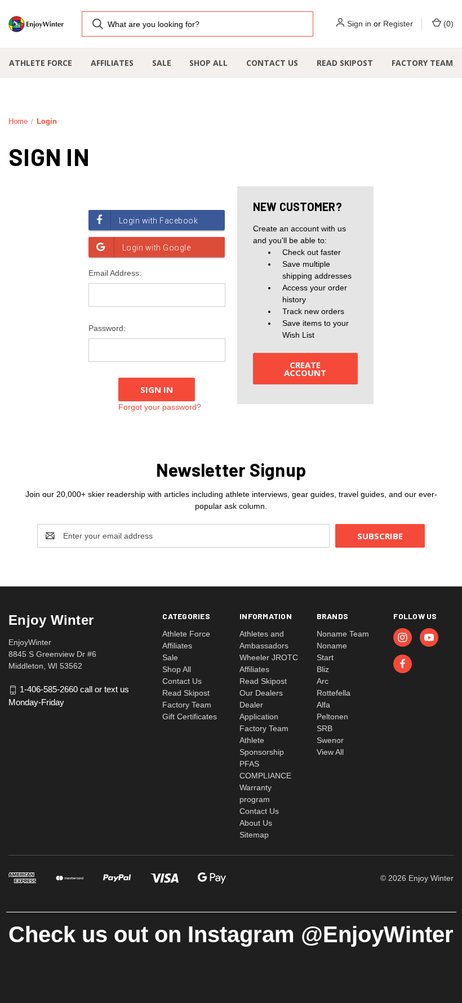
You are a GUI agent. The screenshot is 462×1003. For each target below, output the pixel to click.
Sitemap (254, 834)
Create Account (305, 368)
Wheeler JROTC (268, 657)
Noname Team (343, 633)
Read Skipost (345, 62)
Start (325, 657)
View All (330, 751)
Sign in (359, 23)
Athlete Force (40, 62)
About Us (255, 822)
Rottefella (333, 692)
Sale (161, 62)
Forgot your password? (159, 406)
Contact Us (272, 62)
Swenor (330, 740)
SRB (324, 728)
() (447, 23)
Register (398, 23)
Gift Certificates (189, 716)
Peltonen (332, 716)
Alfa (323, 704)
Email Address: (114, 272)
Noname (332, 645)
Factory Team (422, 62)
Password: (107, 328)
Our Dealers (261, 692)
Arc (322, 681)
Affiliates (112, 62)
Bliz (323, 669)
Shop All (208, 62)
